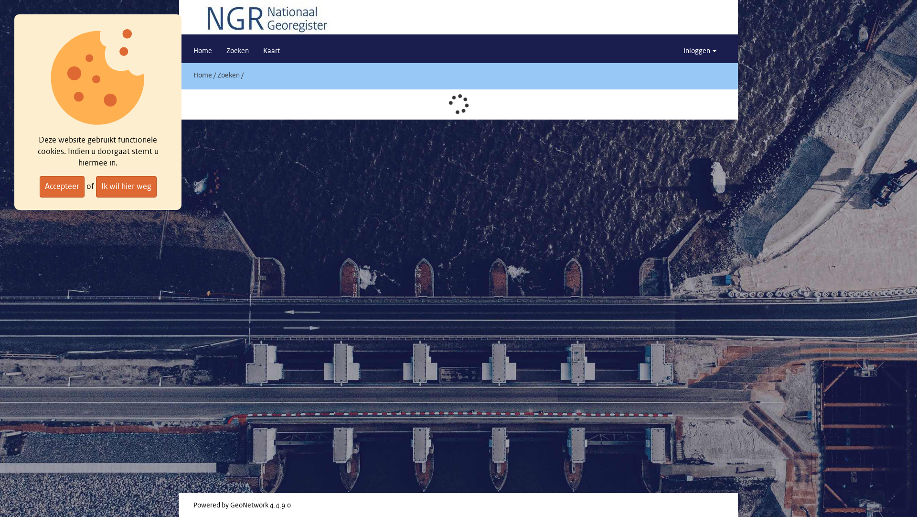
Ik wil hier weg (126, 186)
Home (202, 75)
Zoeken (228, 75)
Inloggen (697, 51)
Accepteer (62, 186)
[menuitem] (202, 51)
